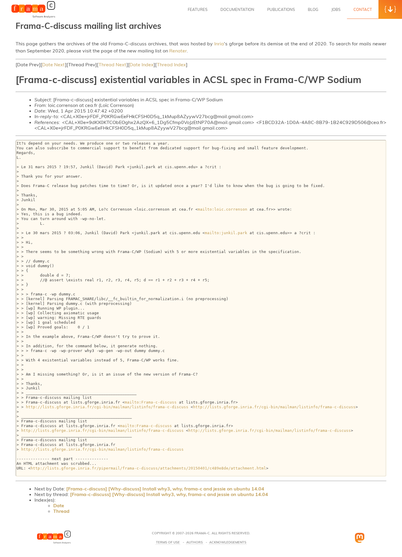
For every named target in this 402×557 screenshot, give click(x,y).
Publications (281, 9)
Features (197, 9)
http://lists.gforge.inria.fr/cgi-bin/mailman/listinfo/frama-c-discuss (107, 407)
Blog (313, 9)
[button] (390, 9)
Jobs (335, 9)
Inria (219, 44)
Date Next (53, 64)
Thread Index (171, 64)
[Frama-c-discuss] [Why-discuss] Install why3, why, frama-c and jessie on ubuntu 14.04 (165, 489)
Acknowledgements (227, 542)
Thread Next (113, 64)
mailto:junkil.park (226, 233)
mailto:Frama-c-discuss (151, 402)
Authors (194, 542)
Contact (362, 9)
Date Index (141, 64)
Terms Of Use (168, 542)
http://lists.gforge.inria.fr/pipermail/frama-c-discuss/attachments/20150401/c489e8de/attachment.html (148, 468)
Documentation (237, 9)
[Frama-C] (33, 17)
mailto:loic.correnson (222, 209)
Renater (178, 51)
